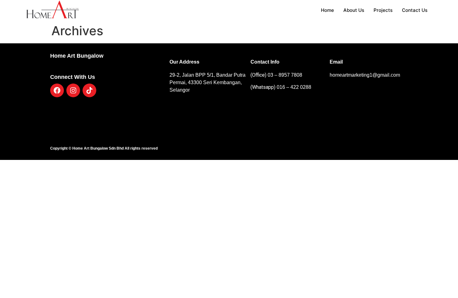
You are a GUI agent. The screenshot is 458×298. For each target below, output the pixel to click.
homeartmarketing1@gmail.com (365, 75)
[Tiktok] (89, 90)
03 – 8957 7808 (285, 75)
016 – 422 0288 (293, 87)
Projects (383, 10)
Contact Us (414, 10)
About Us (353, 10)
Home (327, 10)
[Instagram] (73, 90)
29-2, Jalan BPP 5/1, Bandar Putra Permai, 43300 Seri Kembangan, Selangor (207, 82)
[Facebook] (57, 90)
